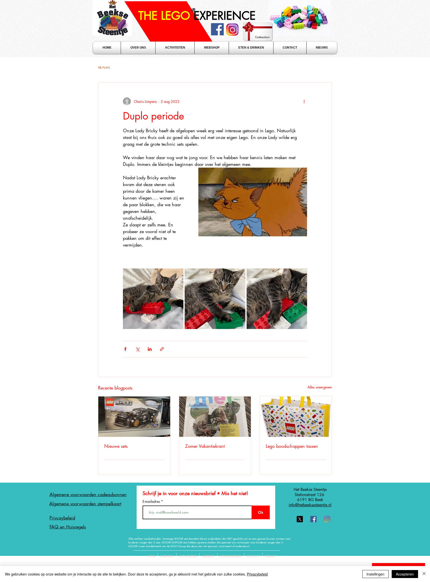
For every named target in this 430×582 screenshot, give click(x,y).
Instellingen (375, 574)
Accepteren (405, 574)
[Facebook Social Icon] (313, 519)
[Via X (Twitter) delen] (137, 349)
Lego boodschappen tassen (292, 446)
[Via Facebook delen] (125, 349)
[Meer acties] (304, 101)
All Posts (104, 67)
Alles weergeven (320, 387)
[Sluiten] (424, 574)
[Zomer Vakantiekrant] (215, 416)
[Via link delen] (162, 349)
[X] (300, 519)
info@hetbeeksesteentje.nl (310, 505)
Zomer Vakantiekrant (205, 446)
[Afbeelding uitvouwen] (153, 298)
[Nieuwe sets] (134, 416)
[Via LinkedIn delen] (149, 349)
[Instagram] (327, 519)
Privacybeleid (257, 574)
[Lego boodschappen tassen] (296, 416)
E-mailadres (152, 501)
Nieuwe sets (116, 446)
